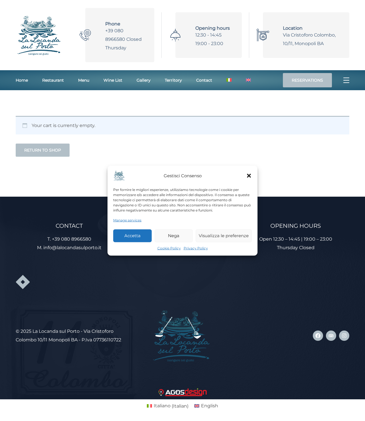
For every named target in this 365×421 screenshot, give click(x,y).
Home (22, 80)
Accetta (132, 235)
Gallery (144, 80)
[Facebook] (318, 336)
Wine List (113, 80)
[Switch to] (229, 80)
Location (293, 28)
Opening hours (212, 28)
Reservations (307, 80)
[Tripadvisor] (331, 336)
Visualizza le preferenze (224, 235)
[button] (249, 175)
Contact (204, 80)
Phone (112, 24)
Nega (173, 235)
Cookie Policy (169, 248)
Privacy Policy (196, 248)
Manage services (127, 220)
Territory (173, 80)
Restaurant (53, 80)
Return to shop (42, 150)
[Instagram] (344, 336)
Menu (83, 80)
